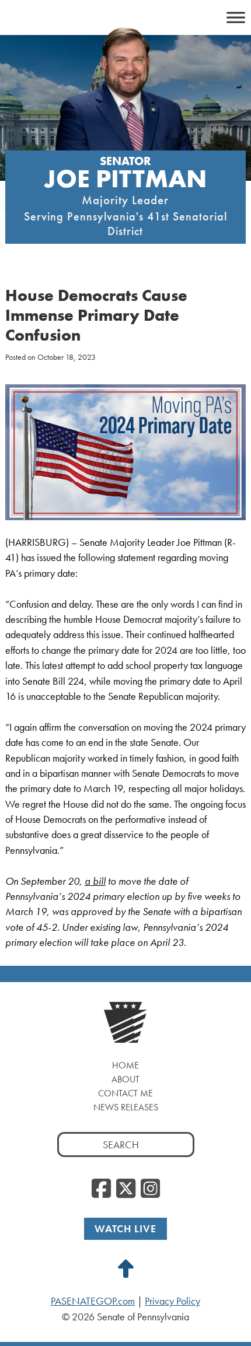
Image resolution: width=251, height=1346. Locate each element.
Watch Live (125, 1228)
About (125, 1079)
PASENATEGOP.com (93, 1301)
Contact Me (125, 1093)
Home (125, 1065)
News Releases (125, 1107)
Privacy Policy (172, 1301)
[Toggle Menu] (235, 17)
